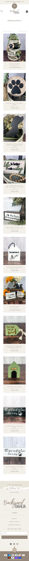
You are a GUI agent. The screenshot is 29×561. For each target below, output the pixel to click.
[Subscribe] (14, 537)
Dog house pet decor (14, 386)
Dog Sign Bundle (14, 63)
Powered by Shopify (18, 559)
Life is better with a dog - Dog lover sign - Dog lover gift (14, 187)
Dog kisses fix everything (14, 227)
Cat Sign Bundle (14, 306)
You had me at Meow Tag (14, 267)
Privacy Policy (14, 521)
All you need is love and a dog (14, 427)
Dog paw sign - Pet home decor (14, 104)
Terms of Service (14, 525)
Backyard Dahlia (12, 559)
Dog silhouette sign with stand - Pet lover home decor (14, 145)
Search (14, 518)
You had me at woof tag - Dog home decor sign (14, 346)
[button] (1, 11)
